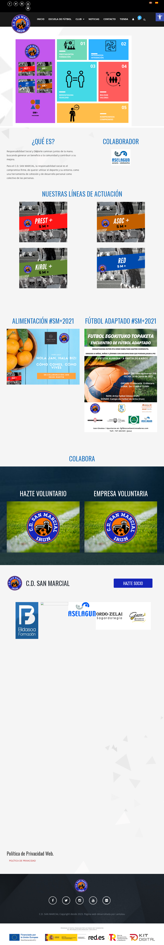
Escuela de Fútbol (60, 19)
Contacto (109, 19)
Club (79, 19)
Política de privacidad (22, 860)
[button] (160, 17)
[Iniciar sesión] (133, 19)
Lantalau (120, 914)
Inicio (40, 19)
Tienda (124, 19)
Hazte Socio (133, 583)
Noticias (94, 19)
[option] (27, 620)
